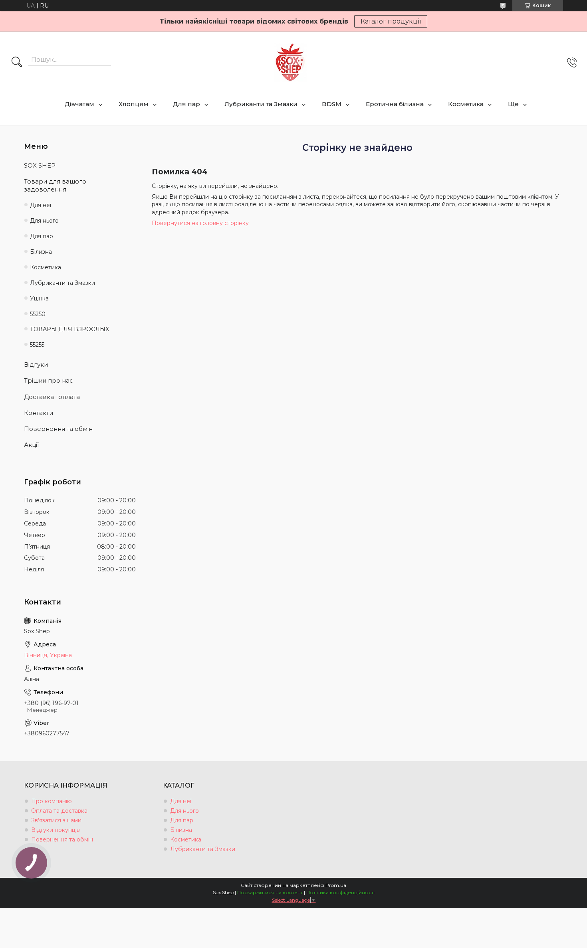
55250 (38, 314)
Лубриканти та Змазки (260, 104)
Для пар (186, 104)
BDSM (331, 104)
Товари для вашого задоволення (55, 185)
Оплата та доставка (59, 810)
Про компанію (51, 801)
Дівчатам (79, 104)
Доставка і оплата (52, 397)
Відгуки (36, 364)
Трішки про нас (48, 380)
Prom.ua (335, 885)
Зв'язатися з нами (56, 820)
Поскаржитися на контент (270, 892)
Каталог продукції (391, 21)
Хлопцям (134, 104)
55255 (37, 344)
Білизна (41, 251)
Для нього (44, 220)
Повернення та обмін (58, 429)
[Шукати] (17, 62)
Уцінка (39, 298)
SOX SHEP (40, 165)
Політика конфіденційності (340, 892)
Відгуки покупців (55, 829)
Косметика (466, 104)
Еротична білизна (395, 104)
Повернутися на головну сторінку (200, 223)
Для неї (40, 205)
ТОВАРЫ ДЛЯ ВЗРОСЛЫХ (69, 329)
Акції (31, 444)
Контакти (38, 413)
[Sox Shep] (290, 62)
